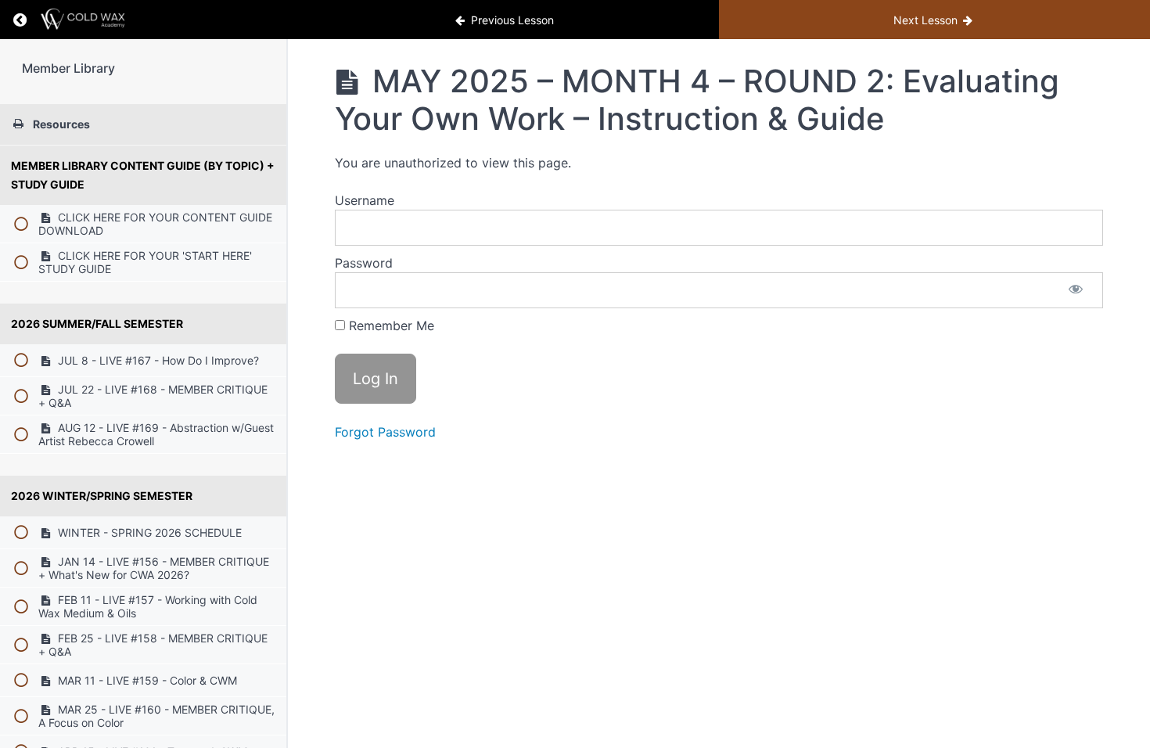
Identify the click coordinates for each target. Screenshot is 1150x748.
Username (364, 200)
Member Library (68, 68)
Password (364, 263)
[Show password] (1075, 290)
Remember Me (389, 325)
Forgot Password (385, 432)
